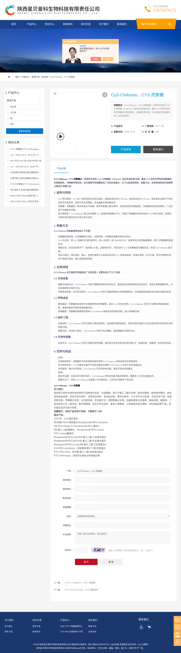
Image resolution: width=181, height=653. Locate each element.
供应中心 (49, 24)
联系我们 (122, 24)
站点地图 (115, 644)
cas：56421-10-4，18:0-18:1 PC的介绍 (26, 155)
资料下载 (8, 631)
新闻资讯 (68, 24)
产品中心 (31, 24)
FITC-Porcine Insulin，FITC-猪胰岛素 (81, 590)
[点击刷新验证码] (98, 550)
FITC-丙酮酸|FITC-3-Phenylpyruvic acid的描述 (26, 149)
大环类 (13, 112)
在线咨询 (92, 631)
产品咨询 (126, 149)
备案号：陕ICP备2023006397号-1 (95, 644)
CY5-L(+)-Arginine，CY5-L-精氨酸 (80, 583)
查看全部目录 (25, 131)
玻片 (12, 124)
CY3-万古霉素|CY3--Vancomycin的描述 (26, 184)
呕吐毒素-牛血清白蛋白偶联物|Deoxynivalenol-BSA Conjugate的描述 (26, 190)
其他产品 (36, 77)
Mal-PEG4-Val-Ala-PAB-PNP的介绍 (25, 161)
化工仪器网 (143, 644)
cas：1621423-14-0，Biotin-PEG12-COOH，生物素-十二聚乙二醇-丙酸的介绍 (26, 166)
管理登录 (124, 644)
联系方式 (92, 626)
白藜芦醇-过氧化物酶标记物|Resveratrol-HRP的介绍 (26, 178)
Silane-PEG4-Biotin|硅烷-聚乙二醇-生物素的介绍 (26, 195)
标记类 (45, 77)
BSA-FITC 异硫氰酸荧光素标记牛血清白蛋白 (72, 626)
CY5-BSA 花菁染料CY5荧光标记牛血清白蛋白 (72, 631)
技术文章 (86, 24)
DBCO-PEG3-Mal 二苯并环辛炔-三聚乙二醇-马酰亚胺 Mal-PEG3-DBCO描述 (26, 201)
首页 (13, 24)
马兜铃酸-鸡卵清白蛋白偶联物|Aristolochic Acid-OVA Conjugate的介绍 (26, 172)
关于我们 (104, 24)
